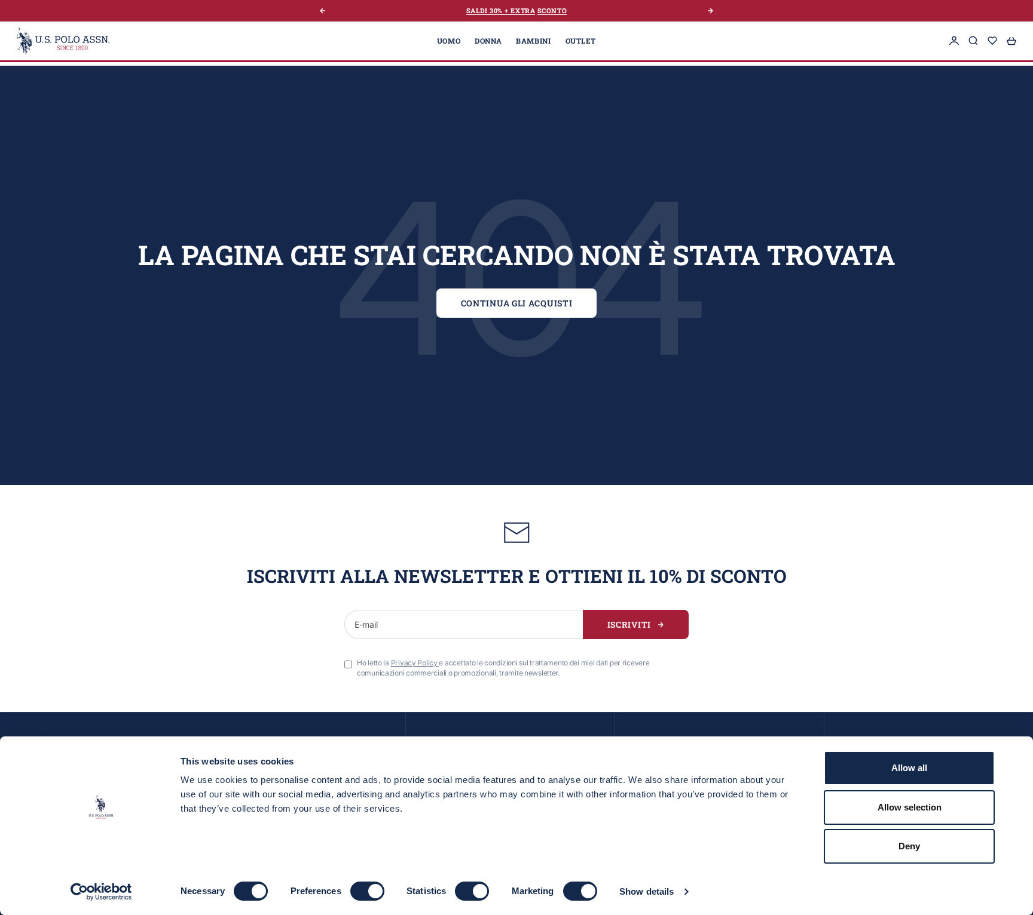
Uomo (448, 40)
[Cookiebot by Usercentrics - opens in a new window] (101, 892)
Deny (909, 846)
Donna (488, 40)
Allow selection (910, 807)
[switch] (367, 891)
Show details (646, 891)
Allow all (909, 768)
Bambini (533, 40)
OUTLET (581, 40)
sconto (552, 10)
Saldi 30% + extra (500, 10)
